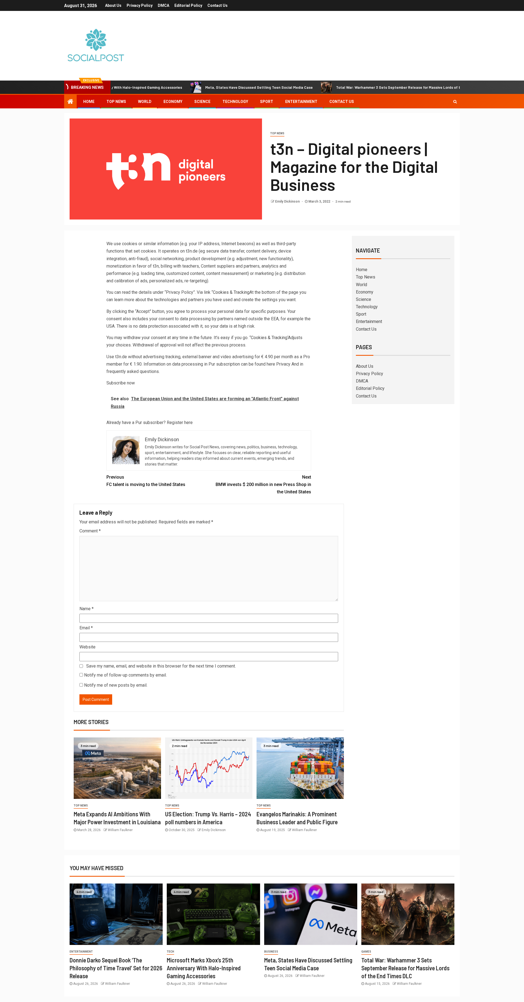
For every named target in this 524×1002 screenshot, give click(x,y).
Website (87, 647)
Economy (172, 101)
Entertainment (301, 101)
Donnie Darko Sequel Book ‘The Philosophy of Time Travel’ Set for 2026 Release (116, 968)
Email (86, 627)
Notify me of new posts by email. (115, 685)
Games (366, 951)
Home (88, 101)
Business (271, 951)
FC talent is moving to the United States (145, 481)
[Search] (455, 101)
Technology (235, 101)
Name (86, 608)
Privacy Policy (140, 5)
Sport (266, 101)
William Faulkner (120, 830)
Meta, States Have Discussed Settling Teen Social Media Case (228, 87)
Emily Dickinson (287, 201)
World (144, 101)
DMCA (163, 5)
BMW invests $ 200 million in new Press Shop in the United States (263, 484)
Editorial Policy (188, 5)
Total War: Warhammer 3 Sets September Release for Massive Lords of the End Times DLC (382, 87)
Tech (170, 951)
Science (202, 101)
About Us (113, 5)
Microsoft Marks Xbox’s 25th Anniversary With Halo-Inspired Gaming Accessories (204, 968)
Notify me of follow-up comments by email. (125, 675)
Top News (116, 101)
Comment (90, 530)
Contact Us (217, 5)
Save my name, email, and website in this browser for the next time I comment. (161, 666)
